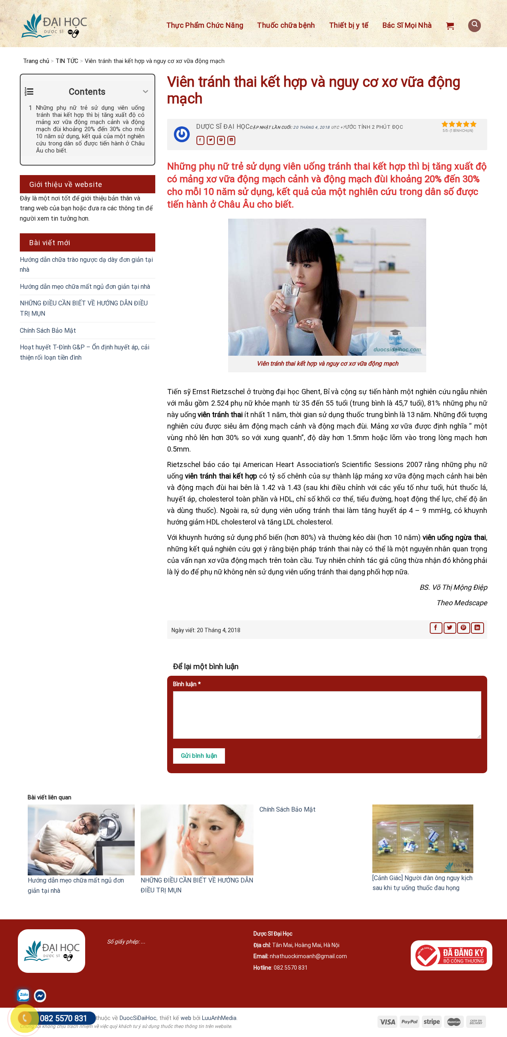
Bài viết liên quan (49, 797)
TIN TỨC (66, 61)
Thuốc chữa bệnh (286, 25)
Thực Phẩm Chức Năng (205, 25)
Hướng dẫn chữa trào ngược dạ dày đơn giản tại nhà (86, 265)
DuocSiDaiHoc (138, 1018)
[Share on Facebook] (200, 140)
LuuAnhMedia (219, 1018)
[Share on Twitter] (211, 140)
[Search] (474, 25)
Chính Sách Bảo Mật (48, 330)
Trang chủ (36, 61)
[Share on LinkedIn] (231, 140)
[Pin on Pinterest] (221, 140)
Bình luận (187, 684)
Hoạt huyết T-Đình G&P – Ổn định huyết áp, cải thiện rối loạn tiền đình (84, 352)
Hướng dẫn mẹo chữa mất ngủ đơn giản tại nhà (85, 286)
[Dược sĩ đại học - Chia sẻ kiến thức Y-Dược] (54, 26)
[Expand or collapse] (146, 91)
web (186, 1018)
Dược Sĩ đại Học (223, 126)
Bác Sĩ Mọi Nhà (407, 25)
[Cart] (450, 25)
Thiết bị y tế (349, 25)
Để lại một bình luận (206, 666)
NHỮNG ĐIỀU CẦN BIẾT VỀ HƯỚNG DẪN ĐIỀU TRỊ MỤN (84, 308)
